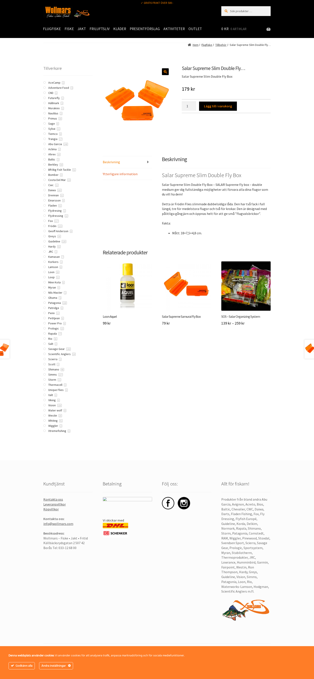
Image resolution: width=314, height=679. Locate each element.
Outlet (195, 28)
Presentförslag (145, 28)
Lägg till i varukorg (218, 106)
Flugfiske (52, 28)
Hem (195, 45)
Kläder (119, 28)
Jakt (82, 28)
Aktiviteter (174, 28)
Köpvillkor (51, 509)
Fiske (69, 28)
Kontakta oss (53, 499)
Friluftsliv (100, 28)
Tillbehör (220, 45)
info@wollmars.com (58, 524)
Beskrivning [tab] (111, 162)
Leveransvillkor (54, 504)
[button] (165, 71)
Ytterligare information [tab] (120, 174)
